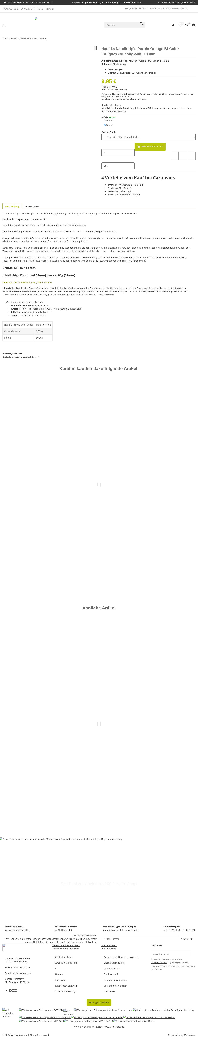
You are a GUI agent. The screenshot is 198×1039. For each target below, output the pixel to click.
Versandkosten (111, 968)
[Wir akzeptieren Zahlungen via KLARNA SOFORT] (97, 1017)
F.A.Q (40, 8)
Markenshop (119, 64)
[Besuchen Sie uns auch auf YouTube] (12, 990)
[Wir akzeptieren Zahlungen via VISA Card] (41, 1021)
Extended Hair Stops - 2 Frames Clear (22, 578)
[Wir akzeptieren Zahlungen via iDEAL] (133, 1021)
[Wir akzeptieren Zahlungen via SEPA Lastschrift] (149, 1017)
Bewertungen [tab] (32, 206)
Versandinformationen (115, 985)
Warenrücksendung (114, 962)
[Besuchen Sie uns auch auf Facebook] (10, 990)
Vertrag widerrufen (99, 1002)
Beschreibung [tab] (12, 206)
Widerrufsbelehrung (65, 991)
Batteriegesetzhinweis (65, 985)
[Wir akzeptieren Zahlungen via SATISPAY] (41, 1011)
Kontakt (49, 8)
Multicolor (41, 324)
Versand (123, 89)
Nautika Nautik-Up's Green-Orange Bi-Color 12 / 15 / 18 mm (34, 817)
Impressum (60, 979)
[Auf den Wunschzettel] (183, 156)
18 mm (109, 125)
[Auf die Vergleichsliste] (175, 156)
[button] (178, 25)
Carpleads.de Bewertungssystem (121, 957)
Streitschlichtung (63, 957)
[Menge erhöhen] (103, 159)
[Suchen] (141, 23)
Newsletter (109, 991)
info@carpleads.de (21, 973)
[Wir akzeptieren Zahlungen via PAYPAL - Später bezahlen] (163, 1011)
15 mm (109, 120)
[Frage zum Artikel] (192, 156)
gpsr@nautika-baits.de (40, 312)
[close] (95, 48)
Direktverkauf (111, 974)
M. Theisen (190, 1034)
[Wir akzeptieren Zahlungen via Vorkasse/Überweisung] (103, 1011)
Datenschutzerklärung (58, 938)
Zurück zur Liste (10, 38)
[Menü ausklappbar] (4, 25)
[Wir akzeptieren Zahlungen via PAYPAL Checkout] (45, 1017)
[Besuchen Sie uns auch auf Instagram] (15, 990)
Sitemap (58, 974)
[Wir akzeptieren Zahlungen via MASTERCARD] (88, 1021)
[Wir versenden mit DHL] (8, 1015)
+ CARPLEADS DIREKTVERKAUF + (18, 8)
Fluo (49, 324)
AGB (56, 968)
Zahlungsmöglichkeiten (116, 979)
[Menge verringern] (103, 146)
